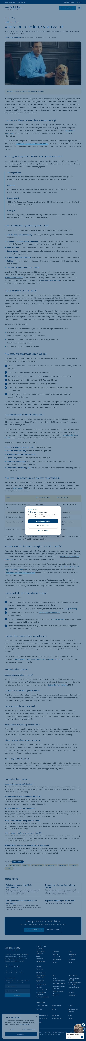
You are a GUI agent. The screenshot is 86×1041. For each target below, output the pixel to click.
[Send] (82, 1037)
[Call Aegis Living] (83, 1025)
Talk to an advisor (43, 530)
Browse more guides (43, 525)
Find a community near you (43, 521)
